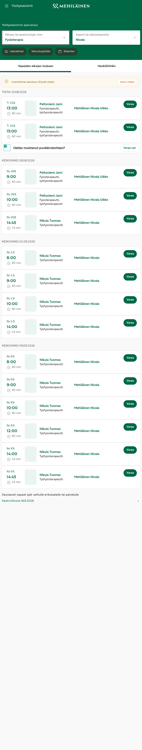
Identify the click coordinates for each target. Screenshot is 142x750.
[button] (71, 108)
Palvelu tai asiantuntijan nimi (23, 34)
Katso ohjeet (127, 82)
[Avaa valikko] (6, 6)
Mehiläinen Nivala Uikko (91, 108)
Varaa (130, 104)
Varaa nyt (129, 148)
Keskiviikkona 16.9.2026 (18, 501)
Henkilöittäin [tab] (107, 66)
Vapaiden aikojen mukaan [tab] (35, 66)
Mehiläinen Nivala (86, 222)
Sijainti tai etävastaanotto (92, 34)
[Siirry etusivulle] (71, 6)
